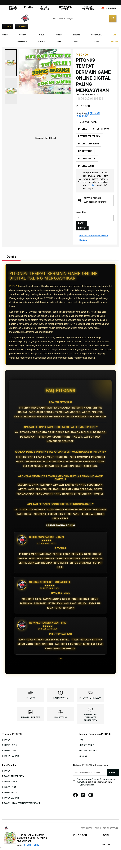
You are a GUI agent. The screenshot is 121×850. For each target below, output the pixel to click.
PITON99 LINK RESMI (65, 8)
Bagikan (83, 240)
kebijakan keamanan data (100, 782)
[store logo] (17, 18)
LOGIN (81, 223)
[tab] (11, 257)
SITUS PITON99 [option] (101, 129)
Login (8, 26)
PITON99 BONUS (86, 745)
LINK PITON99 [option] (85, 151)
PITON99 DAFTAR (10, 756)
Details (11, 256)
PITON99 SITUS (9, 792)
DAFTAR (82, 228)
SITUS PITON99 (44, 8)
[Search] (112, 18)
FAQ (81, 739)
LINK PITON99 (60, 717)
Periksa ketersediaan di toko (93, 235)
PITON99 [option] (82, 129)
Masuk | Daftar (13, 8)
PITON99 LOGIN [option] (86, 166)
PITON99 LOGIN (9, 750)
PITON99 (28, 7)
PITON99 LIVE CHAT (88, 750)
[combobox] (82, 18)
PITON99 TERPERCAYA (87, 8)
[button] (11, 62)
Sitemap (83, 756)
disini (90, 185)
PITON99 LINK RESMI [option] (88, 144)
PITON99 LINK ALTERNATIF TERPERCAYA (90, 717)
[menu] (60, 38)
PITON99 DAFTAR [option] (86, 158)
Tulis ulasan (82, 116)
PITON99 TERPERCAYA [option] (89, 136)
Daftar (22, 26)
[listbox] (95, 147)
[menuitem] (4, 35)
